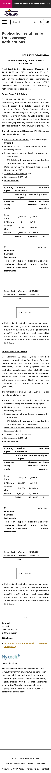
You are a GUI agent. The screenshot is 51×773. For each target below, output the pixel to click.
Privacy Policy (32, 769)
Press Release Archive (29, 758)
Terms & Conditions (36, 763)
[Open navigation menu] (4, 22)
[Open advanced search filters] (41, 22)
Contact (45, 769)
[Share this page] (47, 22)
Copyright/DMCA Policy (13, 769)
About (14, 758)
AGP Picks (6, 4)
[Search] (35, 22)
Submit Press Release (16, 763)
